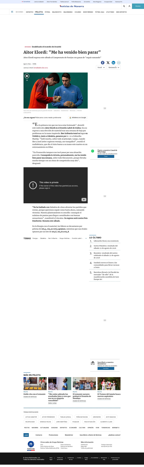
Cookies (79, 457)
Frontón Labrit (77, 238)
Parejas (35, 238)
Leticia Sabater (31, 417)
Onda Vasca (64, 448)
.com (26, 435)
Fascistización (89, 422)
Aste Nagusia (111, 417)
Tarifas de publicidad (87, 448)
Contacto (39, 435)
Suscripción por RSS (106, 446)
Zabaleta (43, 238)
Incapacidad (30, 422)
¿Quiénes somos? (114, 435)
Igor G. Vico (27, 64)
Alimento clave (106, 422)
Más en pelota (32, 374)
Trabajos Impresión (106, 444)
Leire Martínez (61, 422)
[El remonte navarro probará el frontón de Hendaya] (84, 383)
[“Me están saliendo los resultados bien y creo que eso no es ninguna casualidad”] (59, 383)
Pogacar (75, 422)
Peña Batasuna (82, 417)
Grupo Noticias (65, 238)
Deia (41, 444)
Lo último (95, 237)
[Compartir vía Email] (119, 63)
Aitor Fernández (48, 417)
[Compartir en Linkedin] (113, 63)
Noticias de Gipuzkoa (66, 446)
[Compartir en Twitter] (108, 63)
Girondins (97, 417)
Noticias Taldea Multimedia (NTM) (49, 448)
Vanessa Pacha (45, 422)
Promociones (53, 435)
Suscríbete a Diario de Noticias (90, 435)
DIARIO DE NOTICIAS (30, 397)
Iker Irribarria (52, 238)
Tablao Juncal (65, 417)
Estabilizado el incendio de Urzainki (46, 47)
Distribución (84, 444)
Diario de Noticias (66, 444)
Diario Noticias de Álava (47, 446)
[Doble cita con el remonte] (35, 383)
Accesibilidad (94, 457)
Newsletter (69, 435)
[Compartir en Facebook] (102, 63)
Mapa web (84, 446)
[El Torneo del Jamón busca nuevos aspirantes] (109, 383)
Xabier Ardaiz (52, 403)
